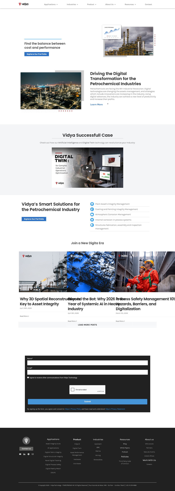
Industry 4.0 (61, 277)
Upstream (98, 444)
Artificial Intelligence (94, 277)
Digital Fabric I (50, 452)
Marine (98, 451)
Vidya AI (77, 444)
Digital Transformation (152, 277)
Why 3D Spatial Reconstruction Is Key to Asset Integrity (51, 267)
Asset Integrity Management (45, 277)
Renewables (98, 460)
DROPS (53, 473)
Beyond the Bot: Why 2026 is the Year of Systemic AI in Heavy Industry (99, 267)
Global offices (149, 456)
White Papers (125, 448)
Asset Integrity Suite (53, 444)
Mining (98, 455)
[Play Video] (87, 167)
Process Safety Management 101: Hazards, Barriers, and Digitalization (147, 267)
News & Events (149, 452)
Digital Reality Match (53, 469)
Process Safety (166, 277)
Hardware (77, 459)
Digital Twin (77, 448)
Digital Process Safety (53, 464)
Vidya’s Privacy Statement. (115, 409)
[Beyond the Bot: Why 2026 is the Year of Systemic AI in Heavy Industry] (99, 271)
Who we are (149, 444)
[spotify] (28, 454)
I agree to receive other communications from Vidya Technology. (53, 378)
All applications (53, 448)
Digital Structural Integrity (53, 456)
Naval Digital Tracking (53, 460)
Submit (87, 402)
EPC (98, 447)
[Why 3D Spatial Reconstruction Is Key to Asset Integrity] (51, 271)
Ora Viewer (77, 464)
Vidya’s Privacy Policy (73, 409)
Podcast (125, 452)
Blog (125, 444)
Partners (149, 448)
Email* (29, 368)
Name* (30, 359)
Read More (24, 316)
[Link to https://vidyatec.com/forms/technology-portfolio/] (107, 104)
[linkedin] (24, 454)
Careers (149, 464)
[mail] (33, 454)
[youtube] (20, 454)
